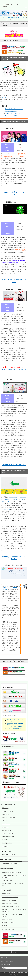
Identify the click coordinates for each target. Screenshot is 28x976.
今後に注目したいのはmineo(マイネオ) (15, 111)
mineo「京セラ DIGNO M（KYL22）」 (11, 906)
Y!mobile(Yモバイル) (7, 843)
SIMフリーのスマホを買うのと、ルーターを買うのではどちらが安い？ (14, 915)
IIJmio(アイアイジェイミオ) (8, 817)
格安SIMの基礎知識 (5, 964)
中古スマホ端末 (6, 893)
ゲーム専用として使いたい (8, 922)
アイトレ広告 (5, 846)
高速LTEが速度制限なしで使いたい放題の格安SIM (13, 884)
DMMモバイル (13, 497)
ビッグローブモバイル (7, 811)
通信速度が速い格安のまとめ (12, 113)
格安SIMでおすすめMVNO (8, 854)
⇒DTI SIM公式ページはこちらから (14, 465)
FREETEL (15, 587)
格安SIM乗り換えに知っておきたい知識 (11, 872)
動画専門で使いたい (7, 919)
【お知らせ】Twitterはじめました (10, 897)
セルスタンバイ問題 (7, 880)
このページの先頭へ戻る (14, 952)
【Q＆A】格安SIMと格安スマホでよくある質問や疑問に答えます (14, 876)
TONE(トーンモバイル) (7, 833)
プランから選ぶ (4, 957)
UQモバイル (6, 587)
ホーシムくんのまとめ (11, 115)
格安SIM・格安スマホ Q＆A (9, 900)
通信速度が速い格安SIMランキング (14, 109)
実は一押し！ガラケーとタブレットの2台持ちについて (15, 720)
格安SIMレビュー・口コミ (7, 961)
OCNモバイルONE (18, 499)
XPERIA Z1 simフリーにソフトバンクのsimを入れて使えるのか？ (14, 910)
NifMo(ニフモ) (5, 827)
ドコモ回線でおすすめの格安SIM (14, 726)
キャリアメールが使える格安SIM (14, 728)
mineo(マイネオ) (5, 509)
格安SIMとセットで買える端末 (9, 863)
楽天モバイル (5, 501)
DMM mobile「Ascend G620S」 (10, 903)
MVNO (4, 97)
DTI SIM (5, 589)
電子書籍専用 (5, 925)
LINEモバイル (5, 820)
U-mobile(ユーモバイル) (8, 836)
